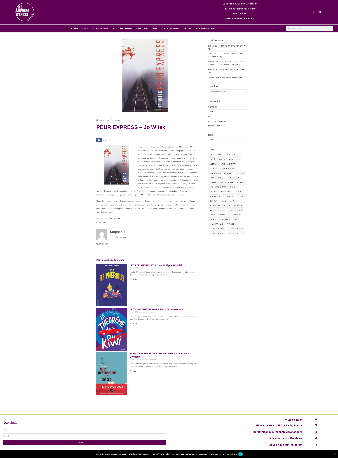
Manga (227, 205)
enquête (213, 192)
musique (238, 205)
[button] (104, 140)
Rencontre (236, 215)
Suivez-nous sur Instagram (285, 444)
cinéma (221, 178)
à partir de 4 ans (236, 228)
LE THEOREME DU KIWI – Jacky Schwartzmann (157, 309)
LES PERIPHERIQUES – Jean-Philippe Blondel (156, 265)
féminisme (229, 196)
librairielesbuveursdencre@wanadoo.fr (277, 431)
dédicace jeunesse (218, 187)
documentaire (226, 182)
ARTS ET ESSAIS (214, 125)
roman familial (216, 224)
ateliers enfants (228, 164)
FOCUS (85, 28)
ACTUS (74, 28)
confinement (234, 178)
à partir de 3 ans (217, 228)
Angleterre (234, 159)
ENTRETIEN (212, 107)
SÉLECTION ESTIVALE (122, 28)
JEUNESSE (103, 244)
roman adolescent (228, 219)
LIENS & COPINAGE (170, 28)
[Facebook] (313, 12)
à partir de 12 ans (236, 233)
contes (213, 182)
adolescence (215, 155)
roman (213, 219)
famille (238, 192)
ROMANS (211, 140)
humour (213, 201)
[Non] (334, 454)
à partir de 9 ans (217, 233)
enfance (234, 187)
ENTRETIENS (142, 28)
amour (222, 159)
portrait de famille (218, 215)
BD (209, 130)
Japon (232, 201)
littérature (215, 205)
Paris (231, 210)
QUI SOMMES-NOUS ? (205, 28)
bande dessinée (229, 169)
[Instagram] (319, 12)
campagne (240, 173)
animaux (213, 164)
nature (213, 210)
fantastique (215, 196)
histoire (241, 196)
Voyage (230, 224)
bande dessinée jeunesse (221, 173)
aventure (214, 169)
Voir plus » (133, 279)
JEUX (154, 28)
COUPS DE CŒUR (100, 28)
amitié (212, 159)
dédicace (241, 182)
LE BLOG (187, 28)
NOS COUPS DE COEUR (217, 121)
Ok (240, 454)
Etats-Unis (226, 192)
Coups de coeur (119, 237)
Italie (223, 201)
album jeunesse (232, 155)
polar (239, 210)
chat (212, 178)
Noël (222, 210)
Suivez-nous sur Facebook (285, 438)
